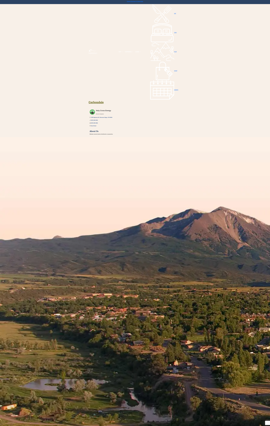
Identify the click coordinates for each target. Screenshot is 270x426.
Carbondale (96, 102)
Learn (137, 52)
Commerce (128, 52)
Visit (119, 52)
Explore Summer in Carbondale (135, 1)
